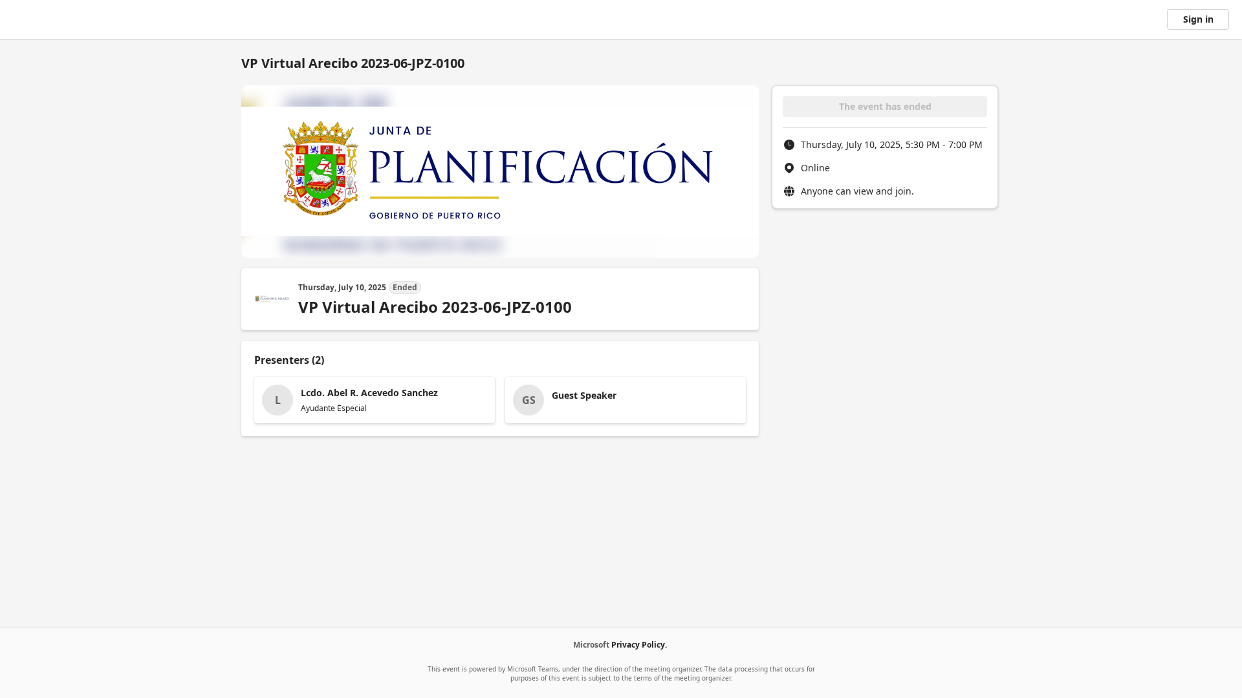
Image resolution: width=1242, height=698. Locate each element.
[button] (374, 400)
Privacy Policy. (639, 644)
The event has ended (885, 106)
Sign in (1198, 19)
